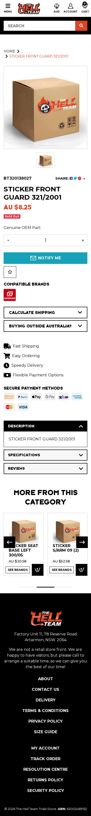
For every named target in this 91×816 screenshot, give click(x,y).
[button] (57, 8)
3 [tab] (63, 587)
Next (82, 542)
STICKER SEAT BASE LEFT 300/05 (23, 550)
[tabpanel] (24, 544)
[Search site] (81, 26)
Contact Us (45, 689)
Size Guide (45, 732)
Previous (9, 542)
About (45, 679)
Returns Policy (45, 780)
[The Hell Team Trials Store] (28, 8)
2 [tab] (45, 587)
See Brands (18, 570)
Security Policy (45, 790)
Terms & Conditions (45, 710)
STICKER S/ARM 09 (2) (66, 548)
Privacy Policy (45, 721)
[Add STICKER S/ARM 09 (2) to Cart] (81, 570)
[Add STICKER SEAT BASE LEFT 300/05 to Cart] (37, 570)
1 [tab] (28, 587)
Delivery (46, 700)
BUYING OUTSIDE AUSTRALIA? (40, 326)
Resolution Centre (45, 769)
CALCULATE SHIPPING (32, 312)
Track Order (45, 759)
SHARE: (62, 178)
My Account (45, 748)
